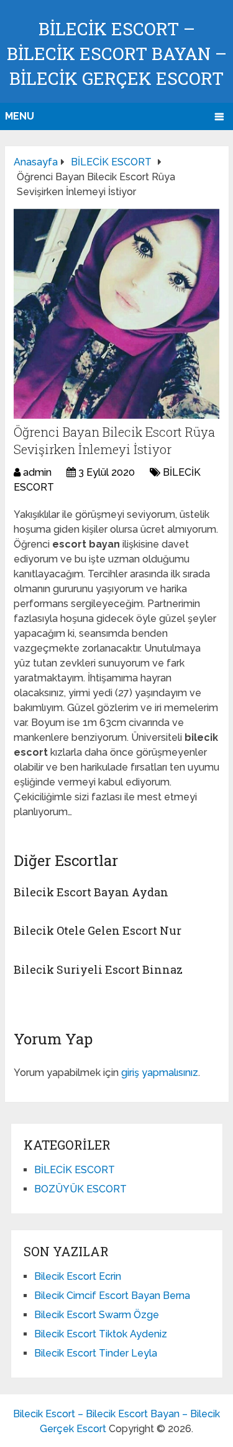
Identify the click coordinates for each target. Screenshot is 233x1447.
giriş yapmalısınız (159, 1072)
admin (37, 472)
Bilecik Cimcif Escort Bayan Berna (112, 1295)
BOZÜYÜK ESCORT (80, 1189)
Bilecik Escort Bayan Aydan (91, 892)
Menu (19, 116)
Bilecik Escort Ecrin (77, 1276)
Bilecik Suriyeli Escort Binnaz (98, 969)
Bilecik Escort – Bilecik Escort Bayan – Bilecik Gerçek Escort (117, 53)
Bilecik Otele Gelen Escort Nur (97, 930)
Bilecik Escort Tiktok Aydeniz (100, 1334)
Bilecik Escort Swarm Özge (96, 1315)
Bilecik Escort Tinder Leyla (95, 1353)
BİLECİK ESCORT (74, 1170)
